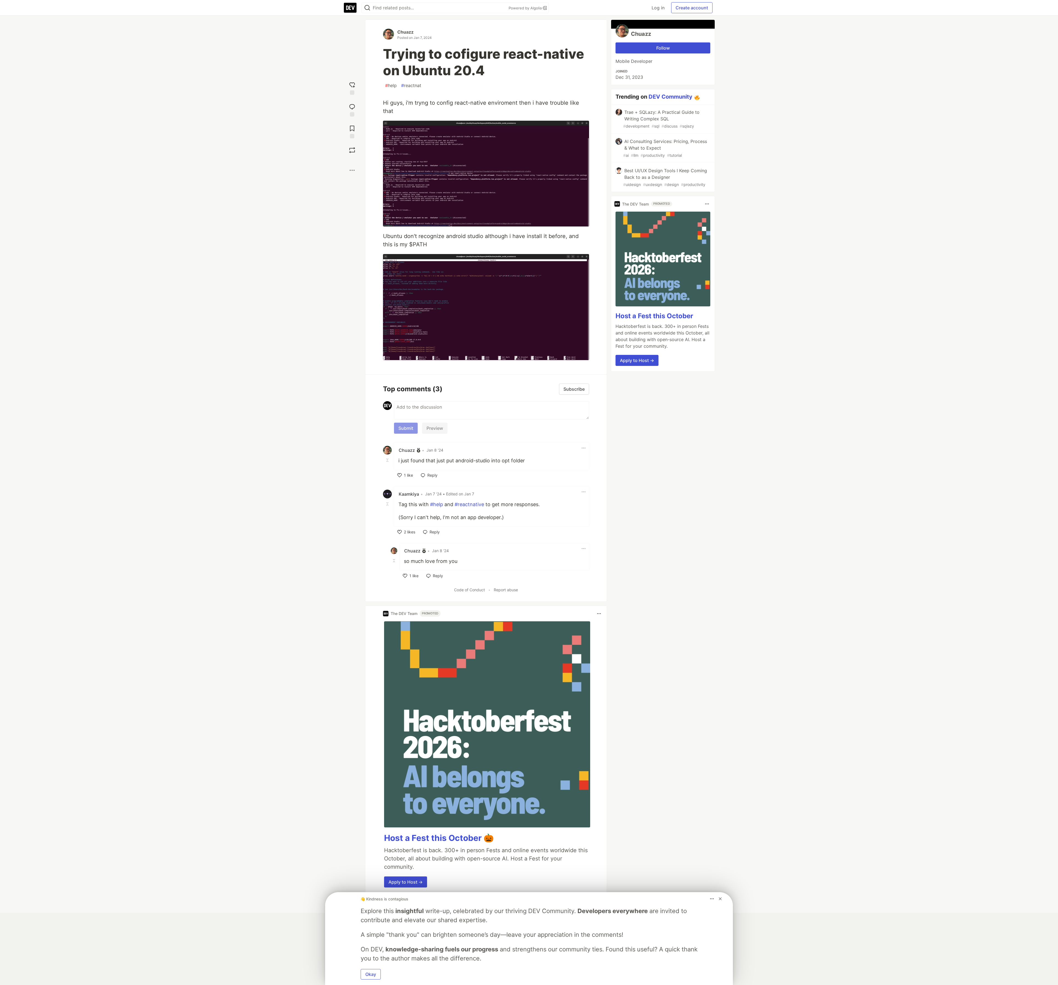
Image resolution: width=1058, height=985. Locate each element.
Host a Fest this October (654, 316)
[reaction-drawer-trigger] (352, 87)
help (391, 85)
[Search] (367, 8)
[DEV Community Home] (350, 7)
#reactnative (469, 504)
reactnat (411, 85)
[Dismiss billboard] (720, 898)
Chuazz (405, 32)
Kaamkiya (409, 494)
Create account (692, 7)
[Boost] (352, 150)
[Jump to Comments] (352, 109)
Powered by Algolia (526, 8)
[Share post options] (352, 170)
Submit (405, 428)
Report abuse (506, 589)
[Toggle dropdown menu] (583, 448)
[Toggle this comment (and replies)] (388, 460)
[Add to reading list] (352, 131)
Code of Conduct (469, 589)
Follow (663, 48)
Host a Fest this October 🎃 (439, 838)
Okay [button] (370, 974)
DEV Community (670, 96)
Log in (658, 7)
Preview (435, 428)
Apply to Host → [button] (405, 882)
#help (436, 504)
